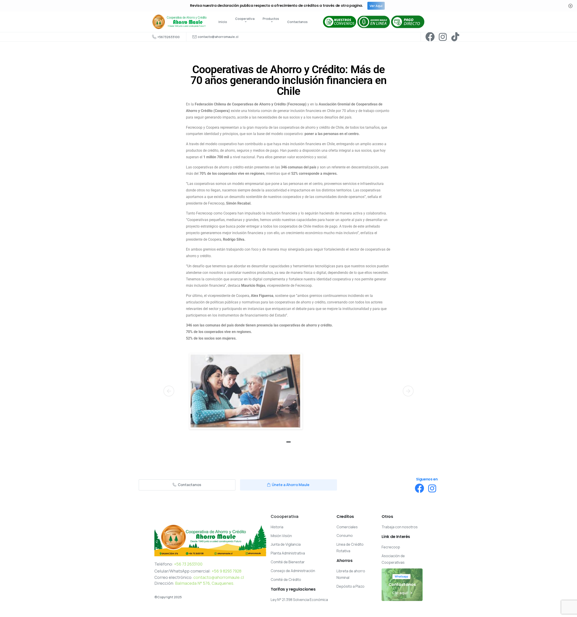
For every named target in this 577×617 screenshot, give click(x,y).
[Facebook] (430, 36)
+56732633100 (168, 37)
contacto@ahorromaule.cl (218, 577)
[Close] (570, 6)
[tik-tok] (455, 36)
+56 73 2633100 (188, 564)
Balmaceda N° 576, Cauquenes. (204, 583)
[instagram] (442, 36)
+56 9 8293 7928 (226, 571)
